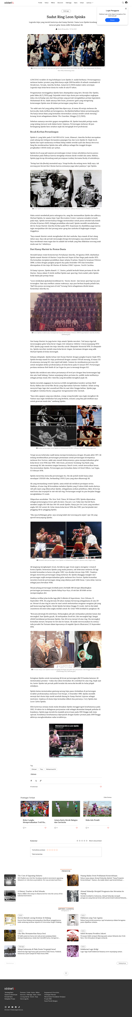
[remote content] (66, 740)
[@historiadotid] (12, 1007)
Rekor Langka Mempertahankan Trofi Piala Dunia (34, 821)
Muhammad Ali (51, 769)
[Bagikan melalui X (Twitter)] (36, 781)
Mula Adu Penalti (93, 820)
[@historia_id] (9, 1007)
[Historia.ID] (9, 2)
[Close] (126, 9)
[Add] (66, 50)
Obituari (34, 769)
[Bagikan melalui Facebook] (31, 781)
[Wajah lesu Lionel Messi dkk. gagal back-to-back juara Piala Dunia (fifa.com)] (35, 809)
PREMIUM (66, 871)
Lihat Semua (107, 797)
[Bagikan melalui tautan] (41, 781)
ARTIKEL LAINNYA (66, 909)
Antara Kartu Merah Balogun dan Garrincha (65, 821)
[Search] (123, 3)
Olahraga (33, 774)
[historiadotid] (5, 1007)
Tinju (41, 769)
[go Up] (66, 973)
